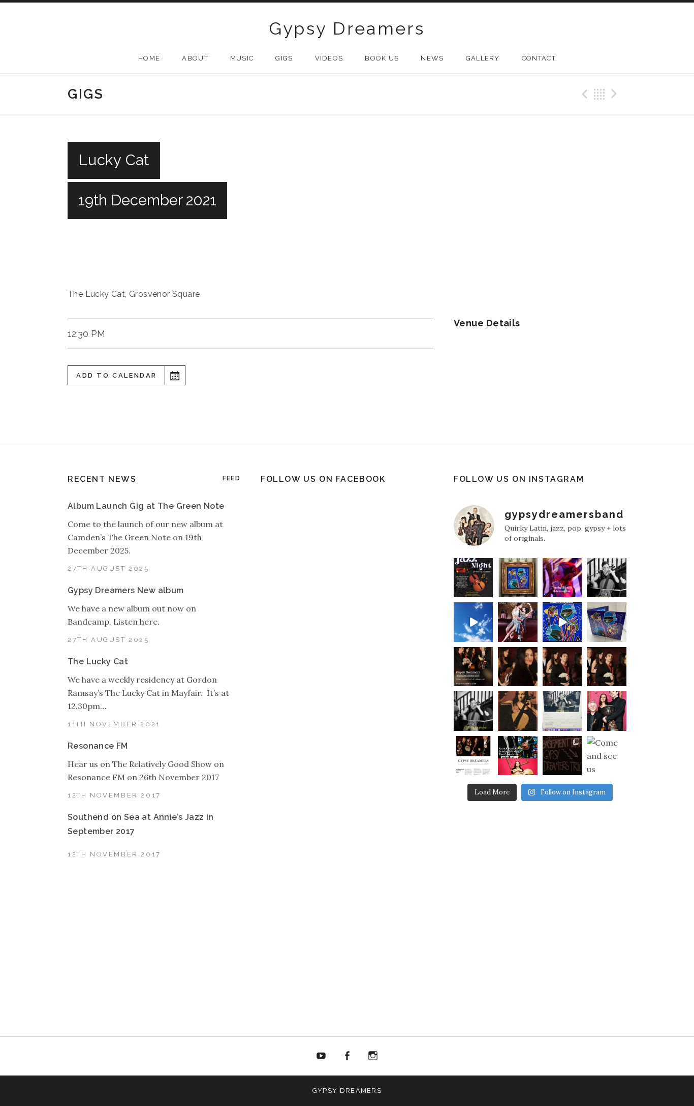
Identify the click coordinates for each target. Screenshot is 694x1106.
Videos (329, 58)
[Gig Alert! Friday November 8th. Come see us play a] (606, 666)
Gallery (483, 58)
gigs (284, 58)
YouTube (321, 1056)
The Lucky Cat (98, 661)
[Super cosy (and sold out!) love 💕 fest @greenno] (562, 755)
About (195, 58)
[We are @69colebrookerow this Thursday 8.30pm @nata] (562, 577)
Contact (539, 58)
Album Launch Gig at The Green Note (146, 506)
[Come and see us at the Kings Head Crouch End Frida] (473, 755)
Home (149, 58)
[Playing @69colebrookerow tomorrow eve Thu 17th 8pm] (606, 710)
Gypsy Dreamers (347, 28)
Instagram (373, 1056)
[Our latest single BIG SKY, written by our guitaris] (473, 621)
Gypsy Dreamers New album (126, 590)
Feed (231, 478)
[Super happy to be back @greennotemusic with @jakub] (518, 755)
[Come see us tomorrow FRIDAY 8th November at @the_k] (562, 666)
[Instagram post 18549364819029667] (473, 577)
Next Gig (616, 94)
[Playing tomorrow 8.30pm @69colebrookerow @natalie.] (473, 710)
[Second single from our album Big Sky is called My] (518, 621)
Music (242, 58)
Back (599, 94)
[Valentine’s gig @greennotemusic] (562, 710)
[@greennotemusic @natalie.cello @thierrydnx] (606, 577)
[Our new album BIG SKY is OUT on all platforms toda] (518, 577)
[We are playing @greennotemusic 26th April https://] (518, 710)
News (432, 58)
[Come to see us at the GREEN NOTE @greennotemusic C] (518, 666)
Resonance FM (98, 746)
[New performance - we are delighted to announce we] (473, 666)
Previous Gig (583, 94)
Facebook (347, 1056)
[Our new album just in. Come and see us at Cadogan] (606, 621)
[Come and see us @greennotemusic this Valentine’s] (606, 755)
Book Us (382, 58)
